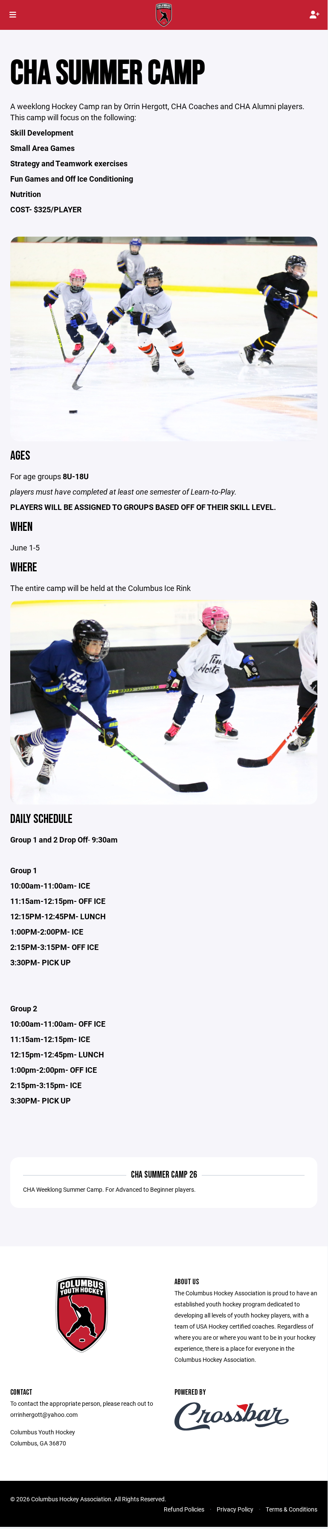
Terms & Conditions (291, 1509)
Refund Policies (184, 1509)
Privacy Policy (235, 1509)
